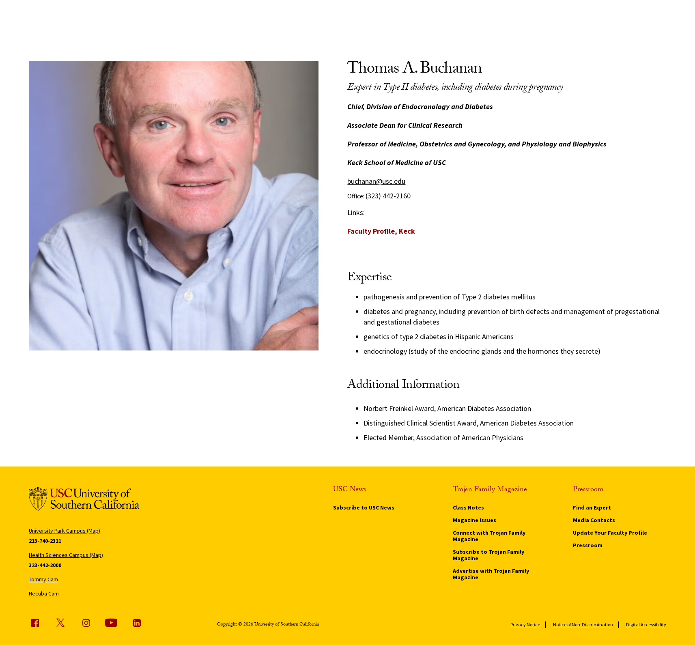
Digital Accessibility (646, 624)
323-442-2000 (45, 565)
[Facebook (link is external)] (35, 623)
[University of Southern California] (84, 500)
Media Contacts (594, 520)
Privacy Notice (525, 624)
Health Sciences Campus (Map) (66, 555)
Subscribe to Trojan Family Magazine (488, 555)
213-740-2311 (45, 540)
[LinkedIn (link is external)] (137, 623)
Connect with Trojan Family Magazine (489, 536)
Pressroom (587, 545)
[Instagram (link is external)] (86, 623)
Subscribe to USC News (363, 507)
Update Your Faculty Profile (610, 532)
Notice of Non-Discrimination (583, 624)
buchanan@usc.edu (376, 181)
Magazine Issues (474, 520)
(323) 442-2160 (388, 195)
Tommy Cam (43, 579)
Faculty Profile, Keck (381, 231)
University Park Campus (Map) (64, 530)
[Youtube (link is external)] (111, 623)
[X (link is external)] (60, 623)
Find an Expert (592, 507)
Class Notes (468, 507)
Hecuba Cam (44, 593)
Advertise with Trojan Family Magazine (491, 574)
